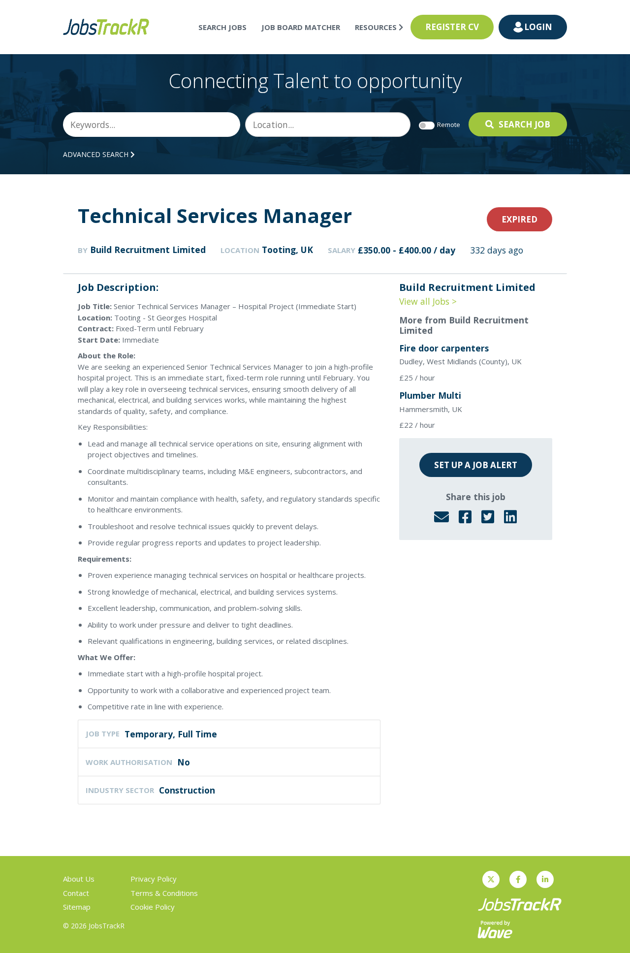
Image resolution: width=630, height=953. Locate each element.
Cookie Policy (152, 907)
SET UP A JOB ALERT (475, 465)
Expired (519, 219)
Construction (187, 790)
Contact (76, 893)
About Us (78, 879)
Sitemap (77, 907)
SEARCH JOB (524, 124)
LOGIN (538, 26)
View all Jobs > (428, 301)
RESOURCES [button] (377, 27)
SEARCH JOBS (222, 27)
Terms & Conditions (164, 893)
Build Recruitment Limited (148, 249)
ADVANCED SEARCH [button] (96, 154)
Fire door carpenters (444, 348)
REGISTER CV (452, 26)
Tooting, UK (287, 249)
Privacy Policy (153, 879)
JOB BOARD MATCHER (300, 27)
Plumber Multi (430, 395)
